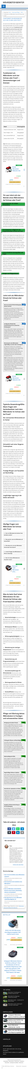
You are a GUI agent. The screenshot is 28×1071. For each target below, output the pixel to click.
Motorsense (21, 1062)
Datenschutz (18, 1066)
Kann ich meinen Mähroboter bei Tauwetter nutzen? (12, 558)
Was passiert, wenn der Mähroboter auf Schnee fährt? (13, 540)
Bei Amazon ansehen (15, 182)
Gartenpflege (5, 1061)
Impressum (24, 1066)
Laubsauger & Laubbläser (14, 1062)
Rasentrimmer (16, 1061)
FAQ (22, 12)
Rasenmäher (7, 1062)
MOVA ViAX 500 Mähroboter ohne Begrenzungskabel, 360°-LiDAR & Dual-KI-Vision (13, 932)
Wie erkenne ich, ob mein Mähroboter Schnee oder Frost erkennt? (13, 546)
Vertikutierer (22, 1061)
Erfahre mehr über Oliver (18, 864)
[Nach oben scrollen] (25, 1068)
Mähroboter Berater (13, 2)
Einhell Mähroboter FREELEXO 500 (16, 169)
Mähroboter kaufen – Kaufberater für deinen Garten (16, 1000)
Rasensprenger (11, 1061)
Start (10, 12)
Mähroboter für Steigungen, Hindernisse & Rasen (14, 996)
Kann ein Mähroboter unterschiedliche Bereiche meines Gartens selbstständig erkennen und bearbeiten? (13, 890)
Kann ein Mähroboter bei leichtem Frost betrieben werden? (13, 534)
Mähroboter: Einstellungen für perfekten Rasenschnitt (14, 992)
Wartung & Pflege (16, 12)
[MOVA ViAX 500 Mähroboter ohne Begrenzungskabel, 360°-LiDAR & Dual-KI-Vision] (13, 928)
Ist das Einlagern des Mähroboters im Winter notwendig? (13, 552)
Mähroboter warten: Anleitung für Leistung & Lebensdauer (15, 1004)
